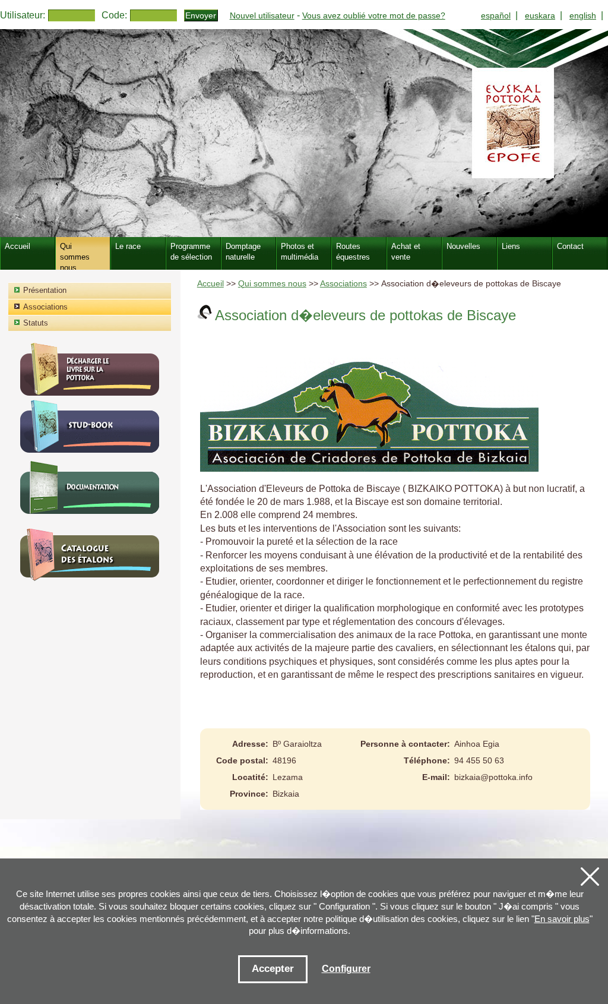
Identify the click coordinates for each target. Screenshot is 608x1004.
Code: (114, 15)
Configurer (346, 969)
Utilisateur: (22, 15)
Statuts (35, 322)
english (582, 15)
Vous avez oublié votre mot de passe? (373, 15)
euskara (540, 15)
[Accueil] (304, 133)
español (496, 15)
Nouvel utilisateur (262, 15)
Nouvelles (463, 246)
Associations (343, 283)
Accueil (210, 283)
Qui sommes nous (272, 283)
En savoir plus (562, 919)
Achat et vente (405, 251)
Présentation (44, 290)
